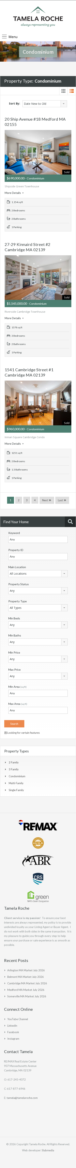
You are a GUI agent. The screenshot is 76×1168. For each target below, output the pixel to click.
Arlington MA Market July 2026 (26, 970)
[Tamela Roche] (38, 17)
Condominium (17, 776)
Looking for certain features (23, 732)
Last (60, 500)
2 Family (14, 762)
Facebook (13, 1032)
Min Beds (14, 618)
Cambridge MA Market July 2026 (27, 983)
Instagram (13, 1038)
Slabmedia (48, 1150)
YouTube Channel (17, 1019)
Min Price (14, 652)
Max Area (17, 703)
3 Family (14, 769)
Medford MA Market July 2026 (25, 989)
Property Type (17, 601)
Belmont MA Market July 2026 (25, 976)
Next (45, 500)
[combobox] (44, 103)
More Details (13, 192)
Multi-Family (16, 783)
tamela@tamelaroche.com (22, 1097)
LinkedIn (12, 1025)
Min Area (17, 686)
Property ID (15, 550)
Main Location (17, 567)
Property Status (18, 584)
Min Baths (14, 635)
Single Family (16, 790)
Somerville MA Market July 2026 (26, 996)
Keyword (14, 533)
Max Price (14, 669)
